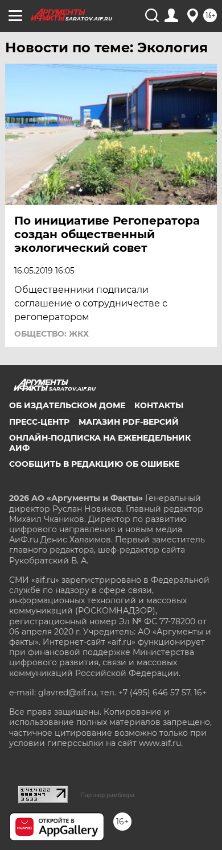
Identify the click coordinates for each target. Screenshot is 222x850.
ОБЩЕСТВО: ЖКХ (51, 334)
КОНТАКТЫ (158, 405)
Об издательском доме (67, 405)
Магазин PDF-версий (129, 422)
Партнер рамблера (107, 794)
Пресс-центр (39, 422)
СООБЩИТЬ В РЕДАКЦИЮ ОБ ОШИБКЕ (94, 464)
